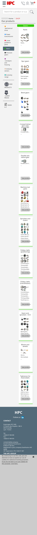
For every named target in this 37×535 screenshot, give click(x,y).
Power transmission (8, 35)
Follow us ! (17, 417)
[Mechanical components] (11, 3)
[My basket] (32, 3)
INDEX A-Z (8, 106)
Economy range (8, 76)
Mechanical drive (8, 29)
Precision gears (8, 54)
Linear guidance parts (7, 42)
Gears (8, 49)
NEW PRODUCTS (8, 85)
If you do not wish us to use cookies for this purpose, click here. (15, 463)
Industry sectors (8, 70)
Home (11, 18)
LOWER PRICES (7, 97)
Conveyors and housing (8, 63)
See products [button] (26, 52)
